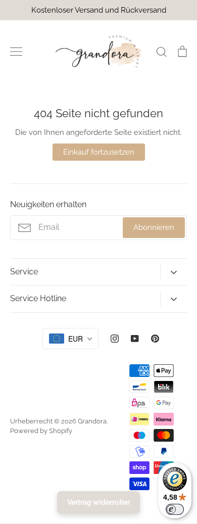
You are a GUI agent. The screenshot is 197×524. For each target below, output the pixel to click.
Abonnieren (153, 227)
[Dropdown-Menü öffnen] (173, 271)
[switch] (175, 509)
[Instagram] (115, 338)
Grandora (92, 421)
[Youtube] (135, 338)
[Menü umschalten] (16, 51)
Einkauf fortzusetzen (98, 152)
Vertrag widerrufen (98, 502)
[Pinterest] (155, 338)
